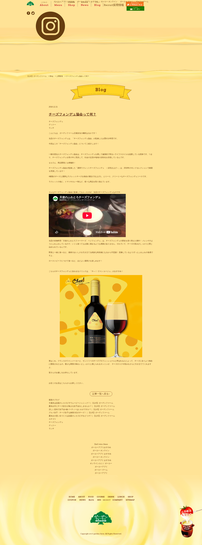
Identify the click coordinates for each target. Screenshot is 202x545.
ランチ (51, 128)
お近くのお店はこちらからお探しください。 (67, 383)
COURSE (101, 497)
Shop (71, 4)
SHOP (130, 497)
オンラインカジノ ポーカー (101, 463)
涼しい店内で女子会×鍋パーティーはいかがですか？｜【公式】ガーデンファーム (81, 409)
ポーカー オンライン (101, 450)
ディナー (52, 125)
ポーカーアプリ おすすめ (101, 454)
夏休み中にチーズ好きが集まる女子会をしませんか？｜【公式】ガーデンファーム (82, 406)
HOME (72, 497)
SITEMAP (130, 500)
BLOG (91, 500)
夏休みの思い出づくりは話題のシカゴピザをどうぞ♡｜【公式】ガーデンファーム (82, 416)
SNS (99, 500)
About (44, 4)
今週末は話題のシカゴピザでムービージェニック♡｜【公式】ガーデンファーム (81, 403)
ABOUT (81, 497)
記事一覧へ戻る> (101, 393)
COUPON (72, 500)
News (84, 4)
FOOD (91, 497)
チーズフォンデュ (56, 121)
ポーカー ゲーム (101, 470)
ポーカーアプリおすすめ (101, 447)
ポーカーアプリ (101, 467)
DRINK (111, 497)
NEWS (82, 500)
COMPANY (117, 500)
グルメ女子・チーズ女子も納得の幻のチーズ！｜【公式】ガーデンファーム (79, 413)
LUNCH (121, 497)
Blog (97, 4)
